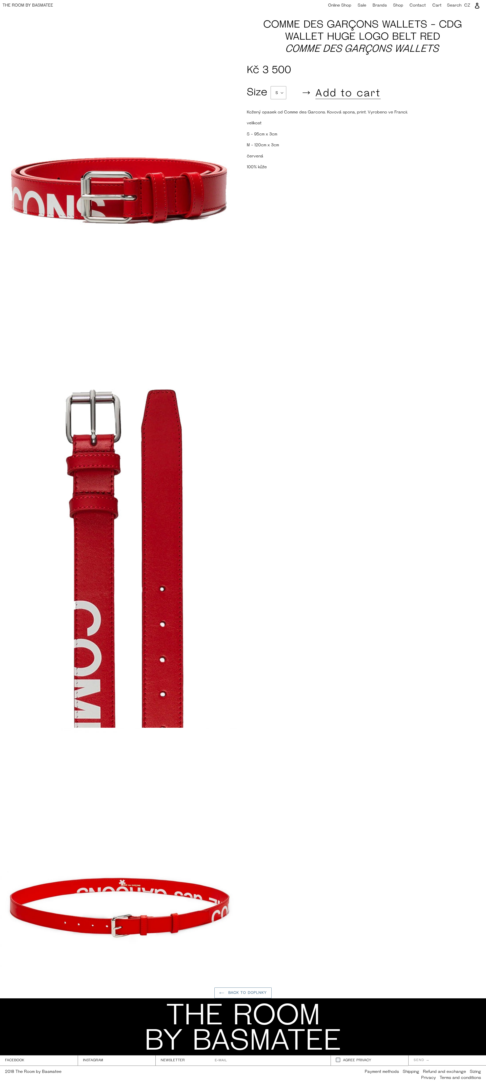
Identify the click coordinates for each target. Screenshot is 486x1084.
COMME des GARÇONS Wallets (362, 49)
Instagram (93, 1060)
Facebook (14, 1060)
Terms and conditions (460, 1078)
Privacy (428, 1078)
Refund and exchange (444, 1072)
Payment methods (382, 1072)
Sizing (475, 1072)
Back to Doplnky (247, 993)
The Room (28, 6)
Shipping (411, 1072)
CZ (467, 6)
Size (259, 93)
